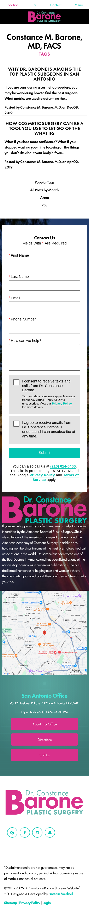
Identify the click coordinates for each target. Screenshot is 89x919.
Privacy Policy (62, 403)
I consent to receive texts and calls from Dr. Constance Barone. (48, 394)
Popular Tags (44, 182)
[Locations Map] (44, 632)
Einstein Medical (60, 893)
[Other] (12, 832)
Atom (44, 197)
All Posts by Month (44, 190)
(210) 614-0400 (63, 466)
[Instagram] (37, 832)
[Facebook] (25, 832)
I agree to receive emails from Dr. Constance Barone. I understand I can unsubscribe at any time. (48, 429)
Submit (44, 453)
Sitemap (10, 902)
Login (46, 902)
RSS (44, 205)
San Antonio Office (44, 695)
